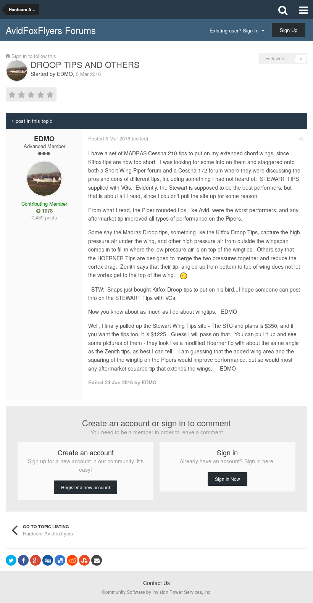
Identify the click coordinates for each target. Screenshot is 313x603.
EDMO (65, 73)
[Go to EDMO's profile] (16, 70)
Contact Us (156, 583)
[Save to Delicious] (60, 560)
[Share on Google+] (35, 560)
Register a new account (85, 487)
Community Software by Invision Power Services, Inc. (156, 591)
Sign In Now (227, 479)
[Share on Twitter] (11, 560)
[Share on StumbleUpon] (84, 560)
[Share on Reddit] (72, 560)
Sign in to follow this (33, 56)
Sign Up (288, 30)
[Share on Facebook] (23, 560)
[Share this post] (301, 138)
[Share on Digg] (47, 560)
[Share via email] (96, 560)
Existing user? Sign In (235, 30)
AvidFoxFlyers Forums (51, 30)
